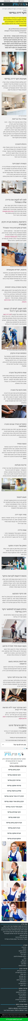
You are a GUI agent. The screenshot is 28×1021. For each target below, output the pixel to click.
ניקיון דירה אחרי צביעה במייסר (14, 796)
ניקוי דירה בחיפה (12, 9)
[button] (2, 4)
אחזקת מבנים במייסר (14, 838)
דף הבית (24, 9)
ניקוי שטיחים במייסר (14, 812)
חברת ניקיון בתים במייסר (14, 823)
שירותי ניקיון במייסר (14, 780)
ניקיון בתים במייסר (14, 770)
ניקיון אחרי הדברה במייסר (14, 807)
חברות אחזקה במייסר (14, 833)
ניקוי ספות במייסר (14, 817)
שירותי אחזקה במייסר (14, 785)
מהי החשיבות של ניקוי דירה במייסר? (18, 737)
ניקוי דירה (19, 9)
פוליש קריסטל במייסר (14, 791)
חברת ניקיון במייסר (14, 828)
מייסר (25, 748)
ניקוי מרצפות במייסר (14, 775)
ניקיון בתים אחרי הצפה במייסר (14, 801)
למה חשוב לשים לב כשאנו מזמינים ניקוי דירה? (16, 740)
